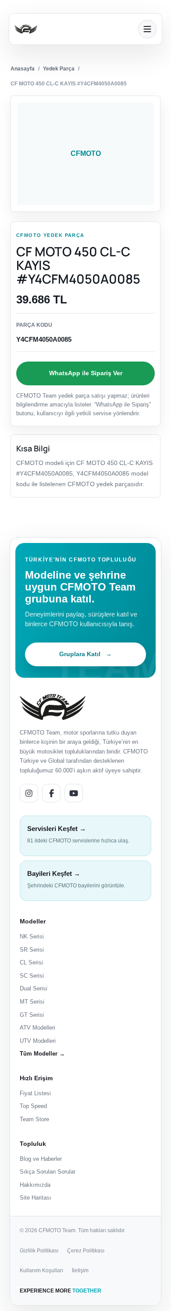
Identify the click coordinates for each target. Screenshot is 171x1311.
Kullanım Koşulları (41, 1270)
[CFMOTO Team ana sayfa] (53, 707)
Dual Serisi (33, 988)
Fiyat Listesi (35, 1093)
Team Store (34, 1119)
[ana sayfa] (73, 29)
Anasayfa (23, 69)
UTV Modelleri (38, 1041)
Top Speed (33, 1106)
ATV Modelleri (37, 1027)
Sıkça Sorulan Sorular (47, 1171)
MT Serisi (32, 1001)
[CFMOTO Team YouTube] (73, 793)
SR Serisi (32, 949)
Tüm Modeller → (42, 1053)
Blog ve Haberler (41, 1159)
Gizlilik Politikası (39, 1251)
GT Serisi (32, 1015)
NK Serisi (32, 936)
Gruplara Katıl (85, 653)
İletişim (80, 1270)
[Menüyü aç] (147, 29)
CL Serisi (31, 962)
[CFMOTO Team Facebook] (51, 793)
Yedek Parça (59, 69)
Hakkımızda (35, 1185)
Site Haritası (35, 1197)
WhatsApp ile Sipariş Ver (85, 373)
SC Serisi (32, 975)
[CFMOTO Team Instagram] (29, 793)
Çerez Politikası (85, 1251)
